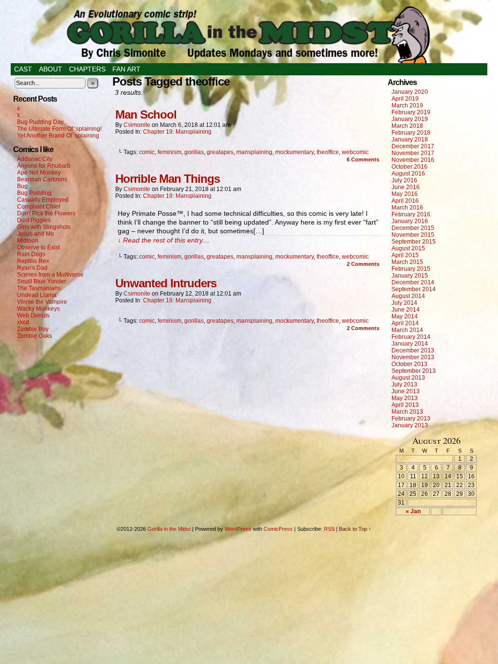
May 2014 (404, 316)
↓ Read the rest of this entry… (164, 240)
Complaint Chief (38, 206)
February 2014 (410, 336)
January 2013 (409, 425)
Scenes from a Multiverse (50, 274)
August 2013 (408, 377)
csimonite (137, 125)
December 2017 (412, 146)
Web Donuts (33, 315)
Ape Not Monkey (39, 172)
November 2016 (412, 160)
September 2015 (413, 241)
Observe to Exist (38, 247)
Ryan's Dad (32, 267)
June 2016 (405, 187)
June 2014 (405, 309)
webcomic (355, 152)
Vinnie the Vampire (42, 301)
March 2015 (407, 262)
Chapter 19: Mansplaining (177, 131)
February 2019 (410, 112)
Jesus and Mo (35, 233)
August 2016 (408, 173)
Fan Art (126, 69)
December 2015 (412, 228)
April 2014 (405, 323)
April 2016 (405, 200)
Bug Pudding (34, 193)
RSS (329, 529)
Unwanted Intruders (165, 283)
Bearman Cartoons (42, 179)
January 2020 (409, 91)
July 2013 (404, 384)
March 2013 (407, 411)
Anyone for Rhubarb (44, 165)
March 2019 (407, 105)
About (50, 69)
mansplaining (254, 152)
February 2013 (410, 418)
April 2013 (405, 405)
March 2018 (407, 125)
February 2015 (410, 268)
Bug (22, 186)
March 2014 (407, 330)
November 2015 (412, 234)
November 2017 (412, 153)
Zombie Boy (33, 329)
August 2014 (408, 296)
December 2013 (412, 350)
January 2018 (409, 139)
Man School (146, 114)
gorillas (194, 152)
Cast (23, 69)
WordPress (238, 529)
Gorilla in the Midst (169, 529)
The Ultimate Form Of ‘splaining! (59, 128)
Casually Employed (43, 199)
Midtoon (27, 240)
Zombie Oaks (34, 335)
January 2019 (409, 119)
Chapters (87, 69)
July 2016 (404, 180)
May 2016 (404, 194)
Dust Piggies (34, 220)
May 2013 (404, 398)
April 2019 (405, 98)
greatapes (220, 152)
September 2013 (413, 370)
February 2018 (410, 132)
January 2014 (409, 343)
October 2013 (409, 364)
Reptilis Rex (33, 261)
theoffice (328, 152)
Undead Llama (36, 295)
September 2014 (413, 289)
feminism (169, 152)
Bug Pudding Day (40, 122)
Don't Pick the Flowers (46, 213)
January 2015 (409, 275)
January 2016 (409, 221)
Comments (363, 159)
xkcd (23, 322)
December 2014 (412, 282)
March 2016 (407, 207)
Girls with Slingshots (44, 227)
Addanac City (35, 159)
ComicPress (278, 529)
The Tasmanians (39, 288)
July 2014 (404, 302)
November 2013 (412, 357)
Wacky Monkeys (38, 308)
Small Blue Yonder (41, 281)
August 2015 (408, 248)
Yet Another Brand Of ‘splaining (58, 135)
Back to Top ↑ (355, 529)
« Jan (413, 511)
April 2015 (405, 255)
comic (147, 152)
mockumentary (294, 152)
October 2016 (409, 166)
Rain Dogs (31, 254)
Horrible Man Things (167, 178)
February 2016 (410, 214)
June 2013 (405, 391)
